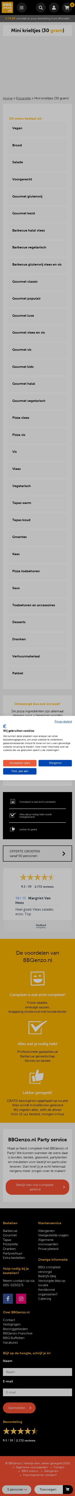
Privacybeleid (63, 721)
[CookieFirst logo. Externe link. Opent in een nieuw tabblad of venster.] (4, 726)
